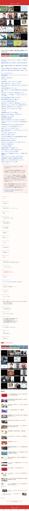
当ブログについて (14, 508)
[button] (23, 56)
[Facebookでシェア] (14, 54)
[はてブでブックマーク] (23, 54)
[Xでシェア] (5, 54)
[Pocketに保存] (5, 56)
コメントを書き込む (14, 501)
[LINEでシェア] (14, 56)
